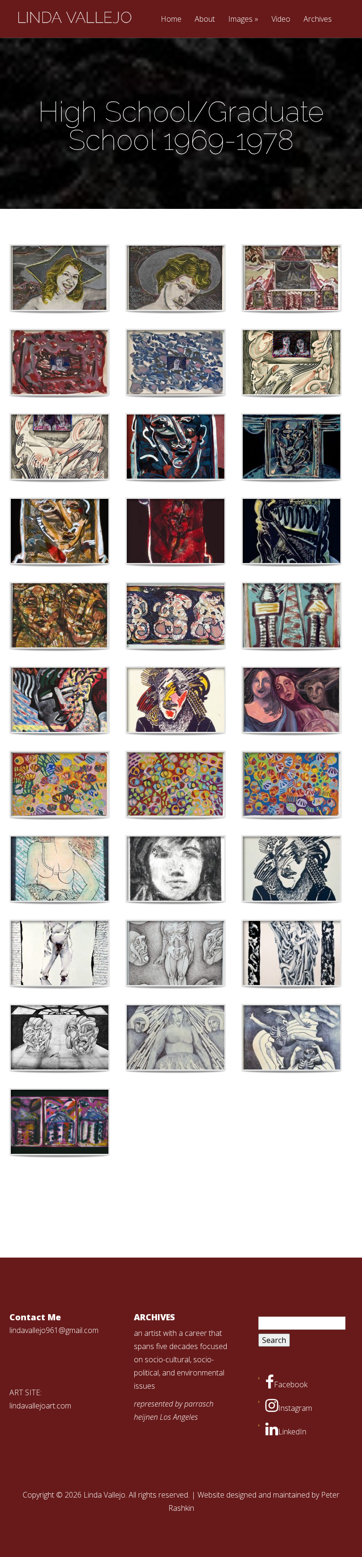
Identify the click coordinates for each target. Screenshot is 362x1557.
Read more (84, 278)
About (205, 19)
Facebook (290, 1384)
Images (240, 19)
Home (171, 19)
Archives (318, 19)
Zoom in (38, 278)
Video (281, 19)
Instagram (295, 1408)
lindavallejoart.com (40, 1405)
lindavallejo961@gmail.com (54, 1330)
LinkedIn (292, 1431)
